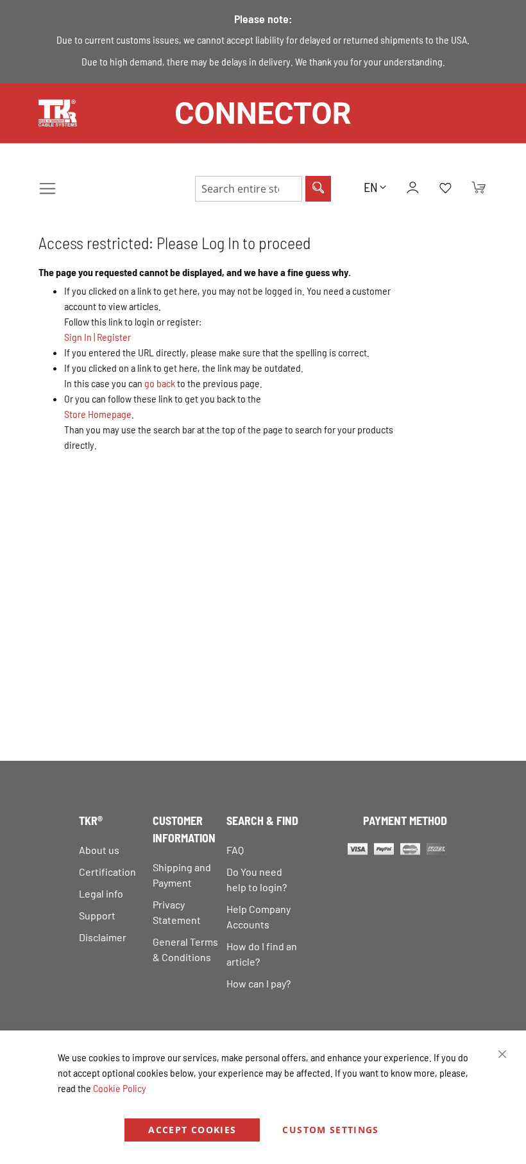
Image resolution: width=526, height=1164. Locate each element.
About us (99, 850)
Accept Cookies (192, 1130)
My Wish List (445, 188)
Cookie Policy (119, 1088)
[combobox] (248, 189)
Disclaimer (102, 937)
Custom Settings (330, 1130)
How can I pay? (258, 983)
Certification (107, 871)
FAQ (235, 850)
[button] (375, 186)
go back (159, 383)
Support (97, 915)
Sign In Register (97, 337)
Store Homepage (98, 414)
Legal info (101, 893)
